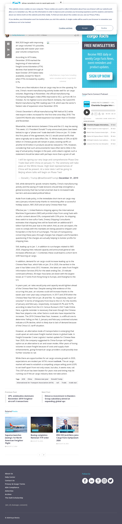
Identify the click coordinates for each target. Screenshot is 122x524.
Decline (104, 28)
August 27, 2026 (11, 446)
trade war (73, 383)
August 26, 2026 (37, 441)
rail (57, 383)
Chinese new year (41, 379)
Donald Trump (56, 379)
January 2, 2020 (34, 35)
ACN (23, 379)
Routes (10, 430)
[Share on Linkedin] (8, 49)
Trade (64, 383)
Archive (8, 494)
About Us (9, 473)
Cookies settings (65, 28)
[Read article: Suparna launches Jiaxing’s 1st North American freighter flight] (16, 425)
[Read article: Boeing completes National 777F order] (42, 425)
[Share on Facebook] (8, 44)
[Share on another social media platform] (8, 55)
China (30, 379)
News (44, 35)
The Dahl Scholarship (14, 498)
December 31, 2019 (68, 177)
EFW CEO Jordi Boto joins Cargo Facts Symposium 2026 (67, 438)
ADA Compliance (12, 487)
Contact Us (10, 480)
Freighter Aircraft (66, 430)
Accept (85, 28)
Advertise (9, 491)
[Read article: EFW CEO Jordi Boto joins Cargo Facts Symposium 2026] (67, 425)
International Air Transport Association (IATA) (35, 383)
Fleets (35, 430)
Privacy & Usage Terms (15, 484)
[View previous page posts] (39, 454)
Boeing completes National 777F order (40, 436)
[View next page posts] (44, 454)
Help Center (10, 477)
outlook (57, 361)
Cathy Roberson (18, 35)
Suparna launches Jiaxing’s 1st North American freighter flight (14, 439)
